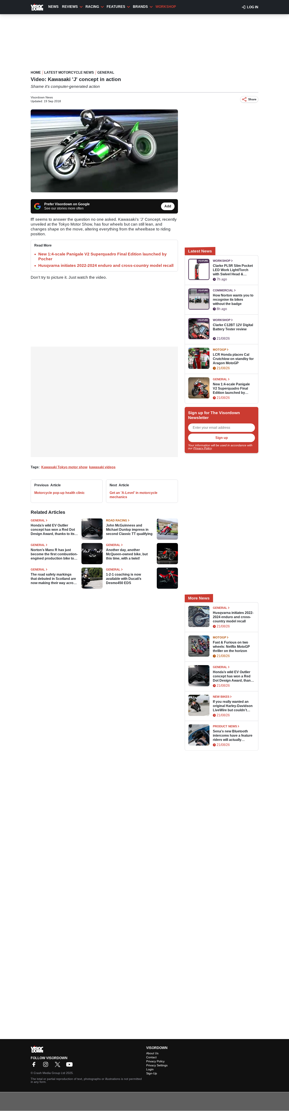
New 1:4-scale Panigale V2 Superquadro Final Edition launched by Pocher (231, 388)
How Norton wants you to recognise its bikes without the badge (233, 300)
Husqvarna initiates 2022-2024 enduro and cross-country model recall (105, 265)
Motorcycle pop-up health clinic (59, 493)
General (105, 72)
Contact (151, 1057)
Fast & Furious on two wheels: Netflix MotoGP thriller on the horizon (231, 647)
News (53, 6)
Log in (252, 7)
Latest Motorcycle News (69, 72)
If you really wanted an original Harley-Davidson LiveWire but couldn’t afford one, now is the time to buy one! (233, 706)
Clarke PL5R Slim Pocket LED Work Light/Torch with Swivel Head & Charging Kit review (233, 270)
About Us (152, 1053)
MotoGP (219, 349)
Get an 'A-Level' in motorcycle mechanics (133, 495)
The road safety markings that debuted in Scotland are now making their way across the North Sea (54, 579)
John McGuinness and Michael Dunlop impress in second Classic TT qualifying (129, 530)
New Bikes (221, 696)
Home (36, 72)
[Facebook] (35, 1066)
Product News (225, 726)
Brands (140, 6)
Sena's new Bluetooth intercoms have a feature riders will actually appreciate (232, 735)
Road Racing (116, 520)
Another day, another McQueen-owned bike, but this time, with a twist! (127, 554)
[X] (58, 1066)
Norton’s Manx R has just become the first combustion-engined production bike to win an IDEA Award (54, 554)
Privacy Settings (157, 1065)
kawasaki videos (102, 467)
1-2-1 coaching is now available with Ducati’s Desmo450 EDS (123, 579)
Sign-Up (151, 1073)
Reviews (70, 6)
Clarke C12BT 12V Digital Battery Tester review (233, 327)
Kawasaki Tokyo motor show (64, 467)
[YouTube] (70, 1066)
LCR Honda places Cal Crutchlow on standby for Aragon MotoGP (233, 359)
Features (116, 6)
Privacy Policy (202, 448)
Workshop (166, 6)
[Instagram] (47, 1066)
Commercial (223, 290)
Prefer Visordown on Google (67, 204)
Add (167, 206)
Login (150, 1069)
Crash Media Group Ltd (49, 1073)
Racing (92, 6)
